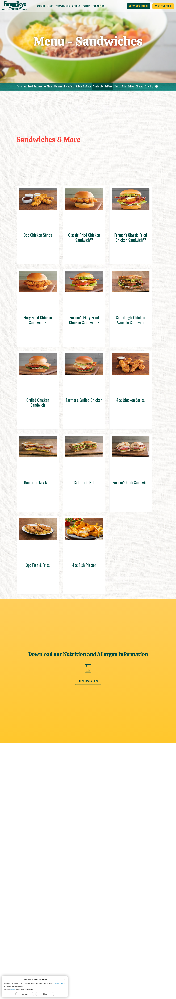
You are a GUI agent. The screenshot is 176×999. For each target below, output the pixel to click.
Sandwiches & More (102, 86)
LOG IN (143, 968)
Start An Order (164, 6)
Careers (86, 6)
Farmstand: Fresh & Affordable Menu (34, 86)
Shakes (139, 86)
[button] (156, 86)
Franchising (98, 6)
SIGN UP (106, 969)
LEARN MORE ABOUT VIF (124, 980)
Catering (76, 6)
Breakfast (69, 86)
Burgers (58, 86)
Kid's (124, 86)
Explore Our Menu (139, 6)
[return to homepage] (14, 6)
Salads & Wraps (83, 86)
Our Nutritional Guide (88, 681)
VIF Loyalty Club (63, 6)
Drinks (131, 86)
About (50, 6)
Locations (40, 6)
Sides (117, 86)
